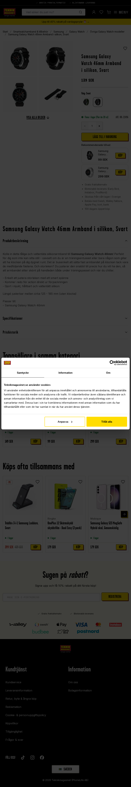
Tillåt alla (106, 421)
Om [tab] (108, 372)
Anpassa (63, 421)
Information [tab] (65, 372)
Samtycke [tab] (23, 372)
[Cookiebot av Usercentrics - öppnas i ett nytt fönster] (112, 362)
